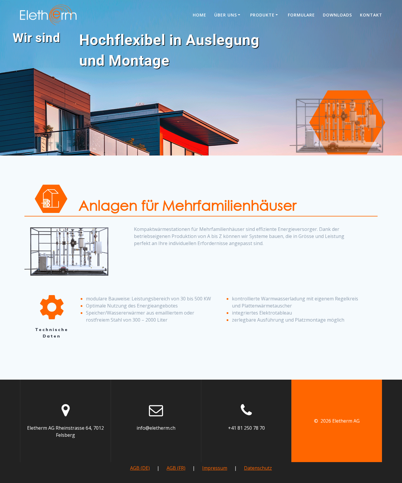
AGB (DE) (140, 468)
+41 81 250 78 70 (246, 428)
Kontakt (371, 15)
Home (199, 15)
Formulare (301, 15)
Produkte (262, 15)
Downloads (337, 15)
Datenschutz (258, 468)
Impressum (214, 468)
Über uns (225, 15)
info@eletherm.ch (156, 428)
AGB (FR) (176, 468)
